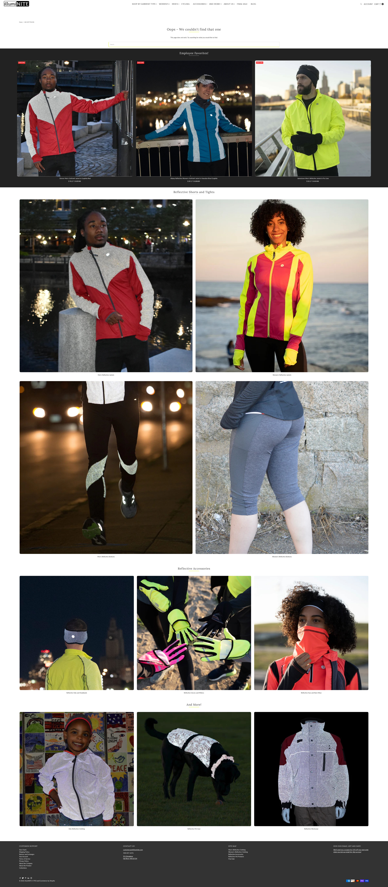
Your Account (23, 856)
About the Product (25, 865)
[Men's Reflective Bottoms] (106, 467)
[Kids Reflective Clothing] (77, 769)
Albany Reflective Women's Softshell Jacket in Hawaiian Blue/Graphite (193, 178)
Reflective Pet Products (236, 856)
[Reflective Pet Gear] (194, 769)
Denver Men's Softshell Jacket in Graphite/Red (75, 178)
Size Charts (23, 850)
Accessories (199, 4)
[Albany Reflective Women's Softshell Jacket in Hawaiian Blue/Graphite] (194, 118)
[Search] (361, 4)
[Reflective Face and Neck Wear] (311, 633)
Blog (253, 4)
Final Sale (242, 4)
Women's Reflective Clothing (238, 852)
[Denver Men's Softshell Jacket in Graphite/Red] (75, 118)
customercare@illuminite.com (133, 850)
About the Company (25, 863)
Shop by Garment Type (144, 4)
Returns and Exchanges (26, 854)
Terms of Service (24, 859)
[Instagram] (31, 878)
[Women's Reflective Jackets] (282, 285)
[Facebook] (20, 878)
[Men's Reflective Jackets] (106, 285)
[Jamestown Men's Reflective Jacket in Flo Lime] (313, 118)
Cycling (185, 4)
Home (20, 22)
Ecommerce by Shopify (47, 881)
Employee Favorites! (194, 53)
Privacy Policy (24, 861)
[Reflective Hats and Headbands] (77, 633)
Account (368, 4)
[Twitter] (23, 878)
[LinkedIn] (28, 878)
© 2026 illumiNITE (25, 881)
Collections (23, 868)
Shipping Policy (24, 852)
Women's (164, 4)
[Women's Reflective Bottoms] (282, 467)
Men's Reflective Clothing (237, 850)
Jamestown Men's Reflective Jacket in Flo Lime (313, 178)
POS (35, 881)
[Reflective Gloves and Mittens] (194, 633)
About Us (229, 4)
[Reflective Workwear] (311, 769)
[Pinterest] (25, 878)
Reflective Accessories (235, 854)
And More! (214, 4)
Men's (175, 4)
